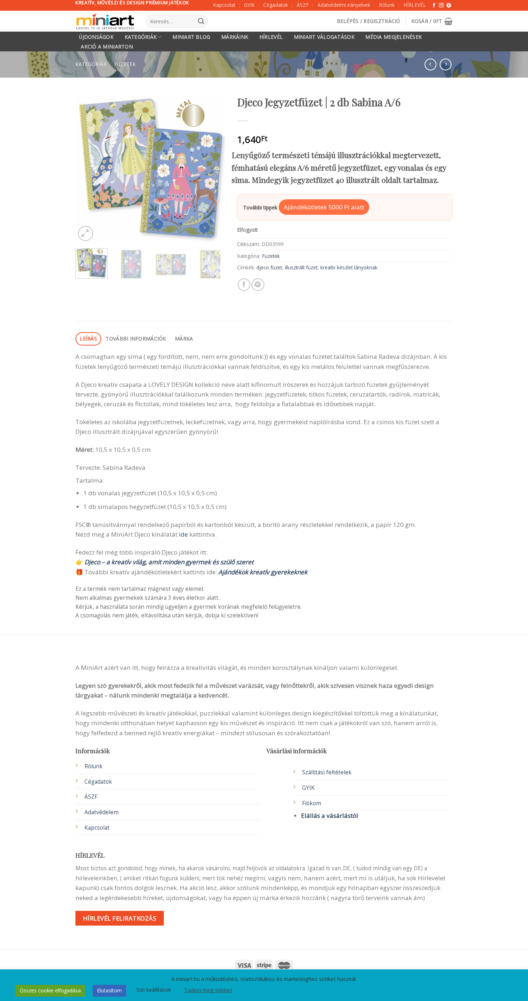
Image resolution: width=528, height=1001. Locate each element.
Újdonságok (96, 37)
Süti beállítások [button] (153, 989)
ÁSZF (303, 4)
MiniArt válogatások (324, 37)
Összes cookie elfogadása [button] (50, 990)
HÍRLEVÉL (414, 4)
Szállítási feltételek (327, 772)
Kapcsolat (224, 4)
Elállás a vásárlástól (329, 815)
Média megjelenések (393, 37)
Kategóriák (141, 36)
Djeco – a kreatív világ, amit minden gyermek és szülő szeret (169, 562)
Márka (184, 338)
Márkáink (234, 37)
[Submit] (200, 21)
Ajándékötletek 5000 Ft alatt (324, 207)
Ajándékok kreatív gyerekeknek (262, 572)
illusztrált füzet (301, 267)
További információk (136, 338)
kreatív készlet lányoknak (349, 267)
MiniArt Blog (191, 37)
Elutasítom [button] (109, 990)
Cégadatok (275, 4)
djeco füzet (269, 267)
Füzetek (125, 64)
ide (183, 534)
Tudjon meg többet (208, 989)
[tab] (88, 339)
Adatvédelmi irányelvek (344, 4)
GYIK (249, 4)
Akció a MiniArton (107, 47)
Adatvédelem (101, 812)
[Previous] (87, 167)
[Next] (214, 167)
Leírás (88, 338)
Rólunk (387, 4)
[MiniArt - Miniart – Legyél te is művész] (105, 21)
